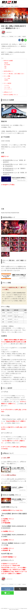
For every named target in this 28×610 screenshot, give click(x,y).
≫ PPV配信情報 (5, 522)
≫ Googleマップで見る (7, 184)
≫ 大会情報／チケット (7, 518)
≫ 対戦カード (5, 521)
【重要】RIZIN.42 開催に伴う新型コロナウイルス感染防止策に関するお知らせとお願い (13, 341)
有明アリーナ (5, 156)
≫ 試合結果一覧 (5, 550)
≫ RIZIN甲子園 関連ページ (8, 557)
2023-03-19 (8, 32)
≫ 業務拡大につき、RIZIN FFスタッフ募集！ (14, 569)
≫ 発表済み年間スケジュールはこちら (12, 510)
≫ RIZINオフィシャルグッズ (9, 563)
